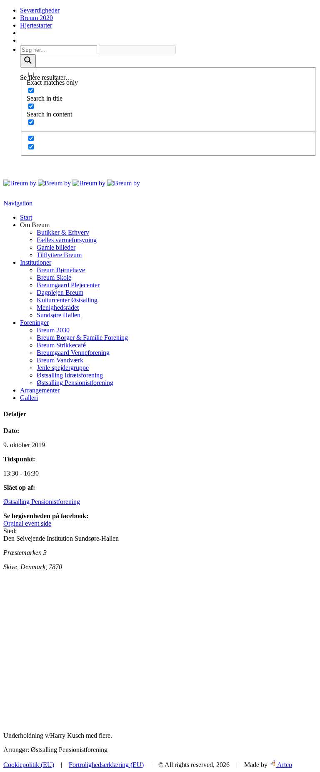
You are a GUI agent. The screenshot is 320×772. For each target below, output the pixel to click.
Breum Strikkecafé (61, 345)
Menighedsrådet (58, 307)
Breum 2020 (36, 17)
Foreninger (34, 322)
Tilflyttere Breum (59, 254)
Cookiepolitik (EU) (28, 764)
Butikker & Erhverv (63, 232)
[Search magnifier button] (28, 60)
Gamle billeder (56, 247)
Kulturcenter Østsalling (67, 300)
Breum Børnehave (61, 269)
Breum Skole (54, 277)
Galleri (29, 397)
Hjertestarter (36, 25)
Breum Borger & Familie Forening (82, 337)
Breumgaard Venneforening (73, 352)
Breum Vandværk (60, 360)
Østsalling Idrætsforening (70, 375)
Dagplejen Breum (60, 292)
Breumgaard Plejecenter (68, 285)
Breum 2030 (53, 330)
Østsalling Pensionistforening (75, 382)
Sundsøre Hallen (58, 315)
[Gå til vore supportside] (21, 40)
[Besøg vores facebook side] (21, 32)
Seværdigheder (40, 10)
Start (26, 217)
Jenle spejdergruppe (63, 367)
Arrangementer (40, 390)
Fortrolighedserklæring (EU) (106, 764)
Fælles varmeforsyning (67, 239)
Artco (284, 764)
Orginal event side (27, 523)
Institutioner (35, 262)
